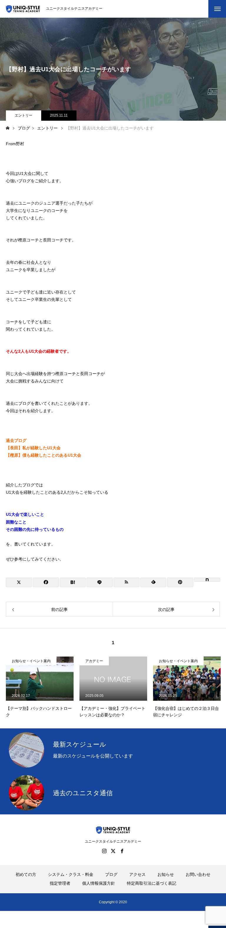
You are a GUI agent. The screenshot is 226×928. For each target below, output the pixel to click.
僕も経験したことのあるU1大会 (51, 455)
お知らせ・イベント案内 (31, 661)
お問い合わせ (198, 874)
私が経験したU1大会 (41, 447)
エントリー (23, 115)
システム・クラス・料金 (70, 874)
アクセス (137, 874)
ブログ (111, 874)
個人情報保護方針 (98, 883)
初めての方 (26, 874)
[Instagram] (104, 851)
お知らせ (165, 874)
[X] (113, 851)
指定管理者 (60, 883)
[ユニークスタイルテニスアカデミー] (23, 9)
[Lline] (99, 582)
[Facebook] (122, 851)
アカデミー (94, 661)
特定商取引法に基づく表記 (151, 883)
